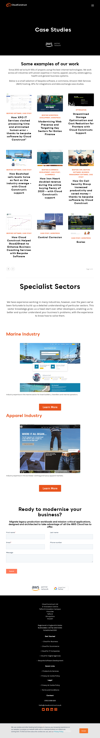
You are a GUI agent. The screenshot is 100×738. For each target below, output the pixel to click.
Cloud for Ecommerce (50, 646)
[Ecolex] (81, 223)
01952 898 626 (50, 701)
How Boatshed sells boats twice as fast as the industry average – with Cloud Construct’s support (19, 183)
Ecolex (81, 242)
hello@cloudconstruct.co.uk (50, 705)
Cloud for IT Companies (50, 651)
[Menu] (92, 5)
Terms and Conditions (50, 690)
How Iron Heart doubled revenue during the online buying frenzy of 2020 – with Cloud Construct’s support (50, 188)
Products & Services (50, 671)
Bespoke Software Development (50, 661)
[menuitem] (92, 5)
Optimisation (81, 110)
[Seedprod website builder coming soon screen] (50, 367)
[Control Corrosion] (50, 221)
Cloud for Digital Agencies (51, 656)
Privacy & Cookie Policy (50, 676)
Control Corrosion (50, 237)
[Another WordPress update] (50, 448)
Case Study (27, 113)
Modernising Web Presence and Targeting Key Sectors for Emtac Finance (50, 128)
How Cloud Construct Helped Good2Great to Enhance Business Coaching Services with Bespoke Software (19, 247)
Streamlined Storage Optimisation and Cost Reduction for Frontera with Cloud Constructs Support (81, 123)
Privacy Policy (58, 731)
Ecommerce (50, 174)
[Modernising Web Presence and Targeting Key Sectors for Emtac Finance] (50, 102)
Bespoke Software (13, 113)
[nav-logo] (16, 5)
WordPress (55, 118)
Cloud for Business (50, 641)
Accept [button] (83, 731)
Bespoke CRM (77, 170)
